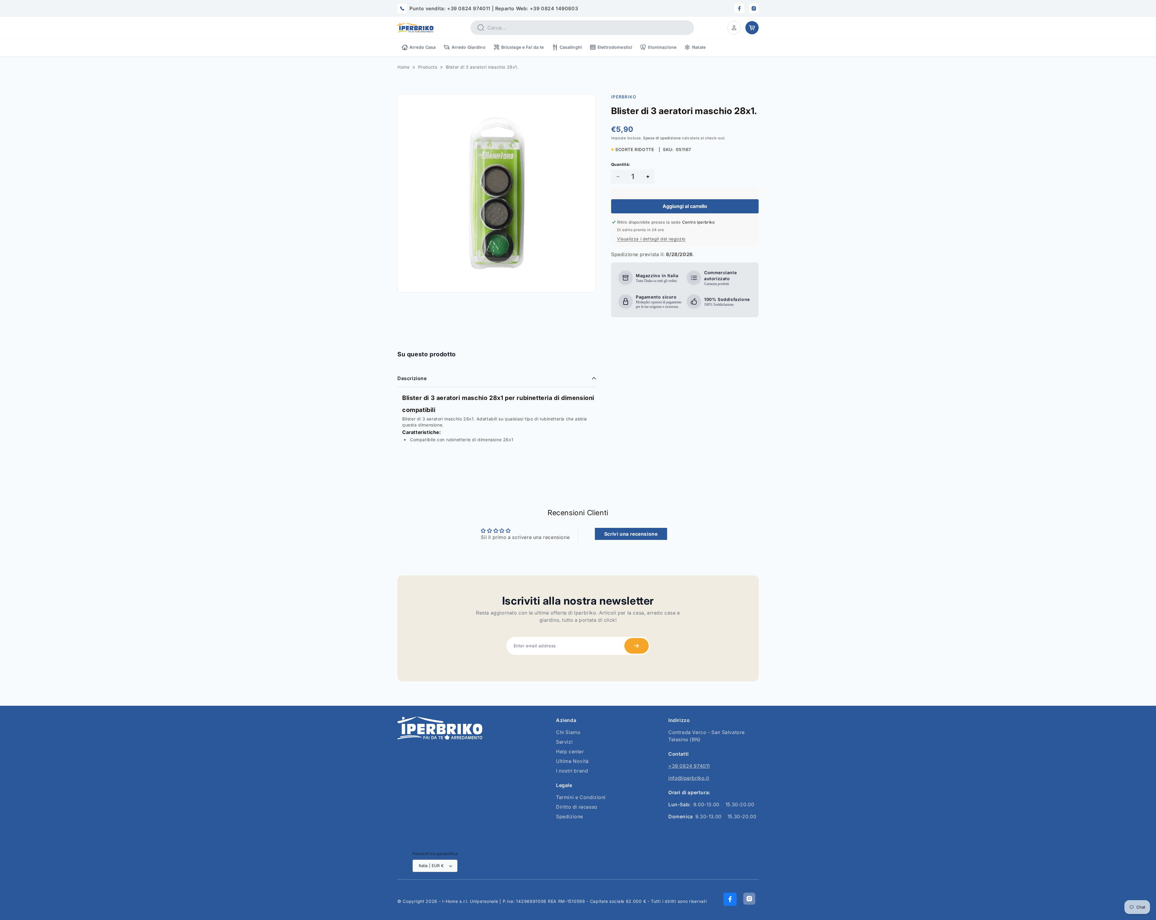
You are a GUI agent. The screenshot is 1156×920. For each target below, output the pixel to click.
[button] (734, 27)
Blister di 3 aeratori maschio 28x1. (482, 67)
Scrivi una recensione (631, 534)
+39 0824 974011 (689, 766)
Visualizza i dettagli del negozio (651, 238)
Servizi (564, 742)
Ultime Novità (572, 761)
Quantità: (620, 164)
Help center (570, 751)
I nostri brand (572, 771)
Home (403, 67)
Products (427, 67)
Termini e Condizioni (581, 797)
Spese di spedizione (662, 138)
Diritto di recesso (577, 807)
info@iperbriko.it (688, 778)
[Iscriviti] (636, 646)
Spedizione (569, 816)
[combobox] (582, 27)
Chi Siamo (568, 732)
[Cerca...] (480, 27)
